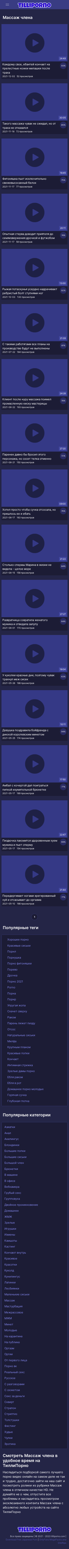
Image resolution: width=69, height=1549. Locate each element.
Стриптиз (10, 1414)
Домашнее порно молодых (25, 1089)
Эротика (9, 1444)
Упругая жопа (16, 1005)
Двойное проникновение (21, 1204)
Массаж (9, 1300)
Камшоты (10, 1240)
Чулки (8, 1438)
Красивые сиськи (19, 945)
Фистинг (10, 1426)
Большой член (14, 1163)
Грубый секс (12, 1193)
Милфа (11, 1041)
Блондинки (11, 1145)
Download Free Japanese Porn (21, 1539)
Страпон (10, 1408)
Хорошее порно (18, 939)
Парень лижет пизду (21, 1023)
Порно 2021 (15, 981)
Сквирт (9, 1402)
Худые (8, 1432)
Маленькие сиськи (16, 1294)
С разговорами (14, 1384)
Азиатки (9, 1127)
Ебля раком (15, 1077)
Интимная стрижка (20, 1065)
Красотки (10, 1264)
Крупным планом (19, 1047)
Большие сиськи (15, 1157)
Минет (8, 1324)
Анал (7, 1133)
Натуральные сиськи (21, 1035)
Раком (11, 1017)
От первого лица (15, 1360)
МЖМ (8, 1318)
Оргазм (9, 1348)
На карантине (13, 1336)
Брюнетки (11, 1169)
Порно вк (10, 1366)
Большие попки (14, 1151)
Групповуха (12, 1198)
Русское (9, 1378)
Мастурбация (13, 1306)
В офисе (9, 1181)
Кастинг (9, 1246)
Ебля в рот (14, 1083)
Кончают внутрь (15, 1252)
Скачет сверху (17, 1011)
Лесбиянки (11, 1288)
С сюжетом (12, 1390)
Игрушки (10, 1228)
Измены (9, 1234)
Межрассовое (13, 1312)
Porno (11, 987)
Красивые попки (18, 1053)
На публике (12, 1342)
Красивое (10, 1258)
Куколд (9, 1270)
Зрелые (9, 1222)
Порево (12, 969)
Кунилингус (12, 1276)
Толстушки (11, 1420)
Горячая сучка (16, 1095)
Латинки (10, 1282)
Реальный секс (14, 1372)
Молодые (10, 1330)
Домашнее (11, 1210)
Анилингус (11, 1139)
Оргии (8, 1354)
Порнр (11, 999)
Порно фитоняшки (19, 963)
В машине (11, 1175)
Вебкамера (11, 1186)
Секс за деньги (14, 1396)
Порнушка (14, 957)
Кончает (13, 1059)
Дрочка (12, 975)
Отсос (11, 1029)
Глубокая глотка (18, 1101)
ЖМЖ (8, 1216)
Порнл (11, 951)
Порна (11, 993)
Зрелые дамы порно (21, 1071)
